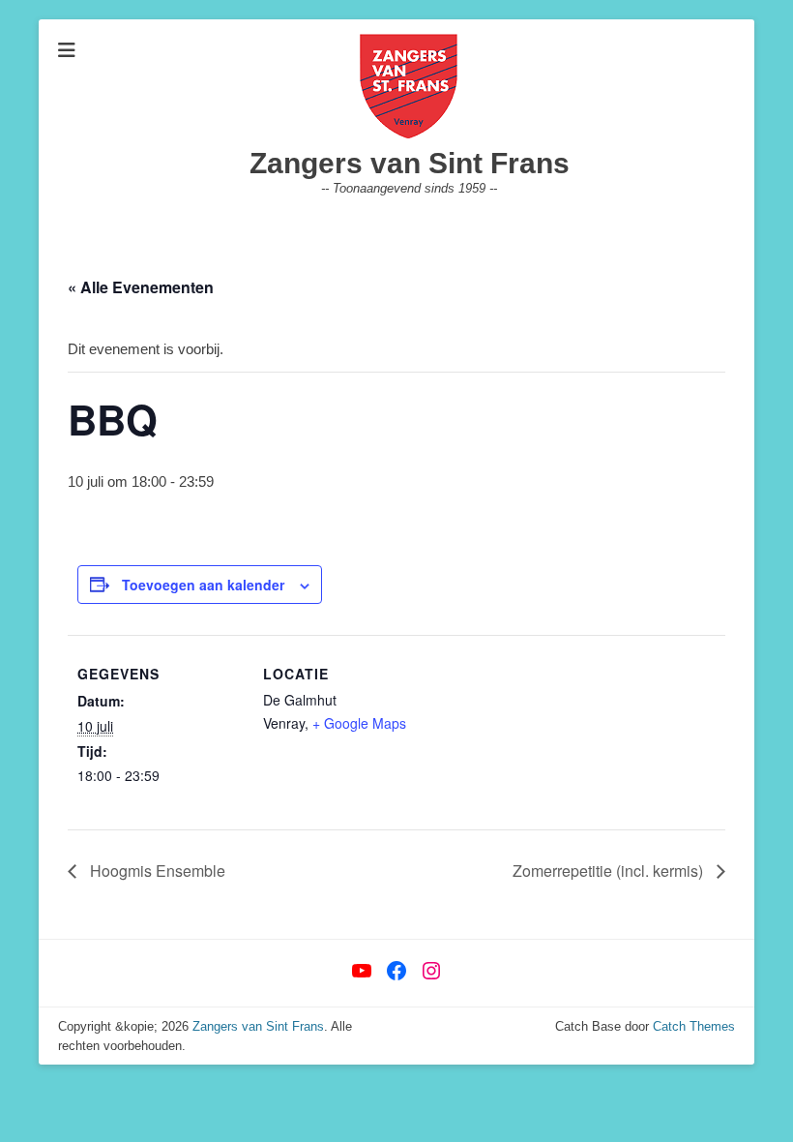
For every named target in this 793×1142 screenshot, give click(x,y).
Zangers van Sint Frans (410, 163)
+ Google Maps (359, 723)
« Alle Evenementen (141, 287)
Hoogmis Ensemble (155, 870)
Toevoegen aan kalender (203, 584)
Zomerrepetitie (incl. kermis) (610, 870)
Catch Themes (694, 1026)
